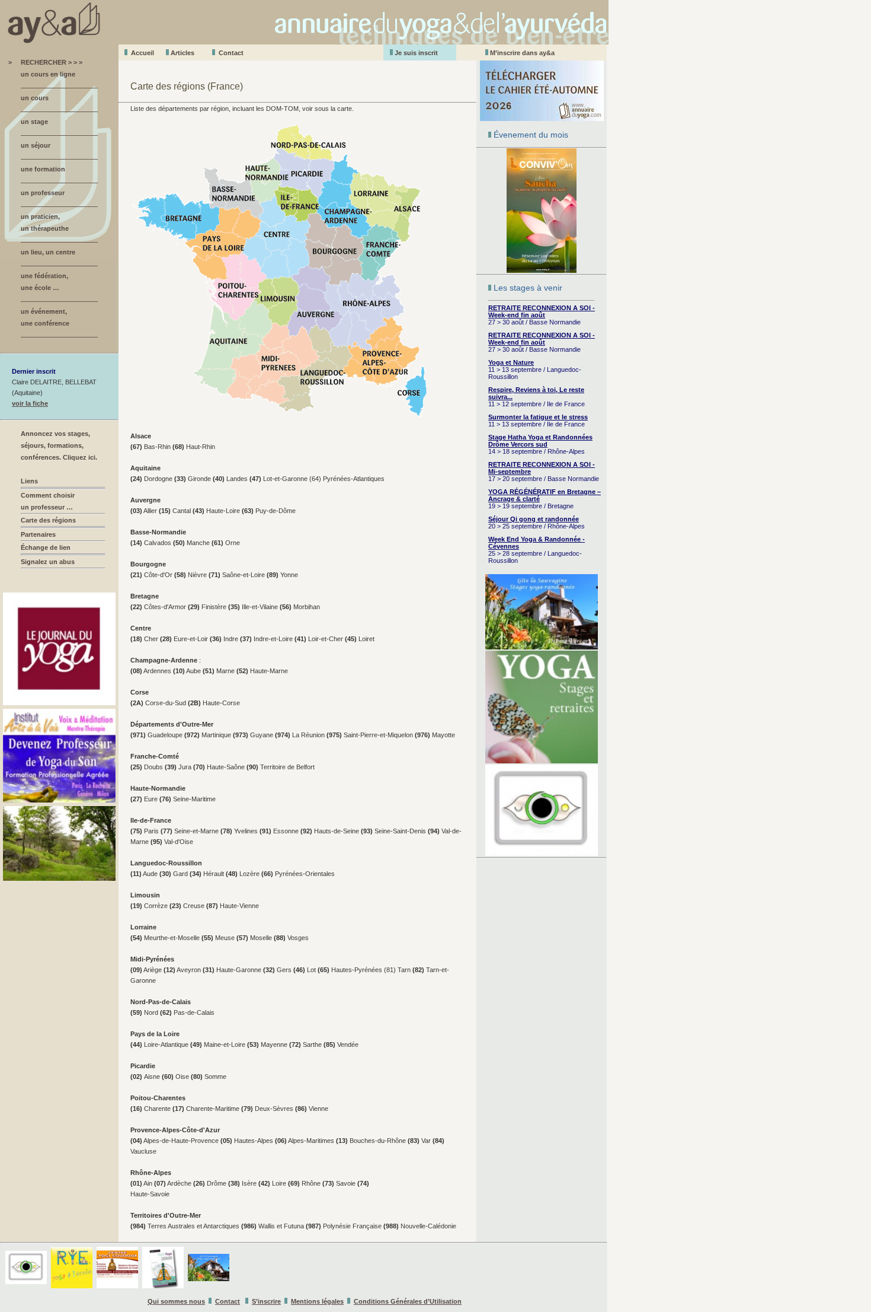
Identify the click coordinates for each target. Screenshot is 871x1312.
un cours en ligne (48, 74)
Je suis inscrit (416, 52)
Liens (29, 481)
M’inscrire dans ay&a (522, 52)
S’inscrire (266, 1301)
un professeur (43, 192)
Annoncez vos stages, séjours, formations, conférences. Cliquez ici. (59, 445)
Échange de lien (46, 547)
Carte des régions (48, 520)
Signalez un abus (48, 561)
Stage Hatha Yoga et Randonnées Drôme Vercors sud (540, 441)
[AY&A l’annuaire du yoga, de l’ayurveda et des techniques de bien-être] (304, 41)
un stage (34, 121)
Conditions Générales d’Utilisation (408, 1301)
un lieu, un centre (48, 252)
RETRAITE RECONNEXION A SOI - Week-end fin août (541, 311)
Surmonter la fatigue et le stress (538, 417)
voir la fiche (30, 403)
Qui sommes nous (176, 1301)
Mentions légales (317, 1301)
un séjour (35, 145)
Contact (231, 52)
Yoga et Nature (511, 362)
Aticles (182, 52)
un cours (35, 97)
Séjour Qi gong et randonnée (533, 519)
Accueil (142, 52)
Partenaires (38, 534)
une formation (43, 169)
